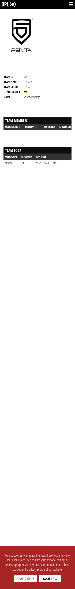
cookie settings (25, 579)
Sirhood (8, 163)
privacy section (37, 569)
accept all (50, 579)
